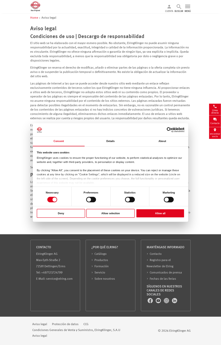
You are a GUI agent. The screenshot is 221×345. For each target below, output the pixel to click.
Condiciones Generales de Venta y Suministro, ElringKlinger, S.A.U (76, 330)
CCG (86, 324)
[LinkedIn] (174, 302)
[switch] (91, 199)
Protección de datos (65, 324)
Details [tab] (110, 141)
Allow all (160, 213)
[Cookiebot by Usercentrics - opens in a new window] (169, 129)
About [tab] (162, 141)
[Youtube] (159, 302)
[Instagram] (167, 302)
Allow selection (110, 213)
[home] (35, 10)
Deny (61, 213)
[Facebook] (150, 302)
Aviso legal (39, 324)
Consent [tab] (59, 141)
